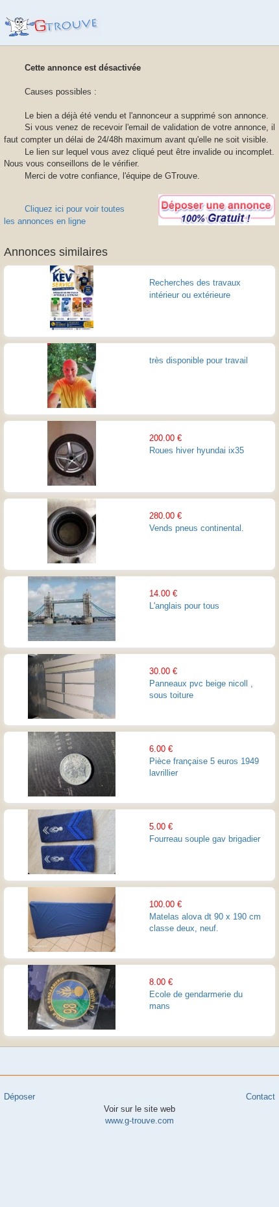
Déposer (19, 1096)
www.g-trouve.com (53, 27)
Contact (260, 1096)
